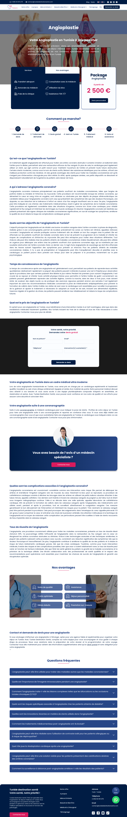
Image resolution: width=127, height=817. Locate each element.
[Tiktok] (116, 2)
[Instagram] (108, 2)
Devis (93, 2)
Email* (66, 339)
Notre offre (25, 7)
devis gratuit (92, 644)
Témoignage (93, 7)
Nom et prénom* (39, 339)
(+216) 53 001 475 (98, 799)
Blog (87, 2)
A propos (35, 7)
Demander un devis (111, 7)
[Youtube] (114, 2)
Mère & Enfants (45, 7)
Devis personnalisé (99, 100)
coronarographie (27, 410)
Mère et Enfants (66, 798)
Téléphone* (37, 348)
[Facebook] (111, 2)
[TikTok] (107, 813)
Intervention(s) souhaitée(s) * (75, 348)
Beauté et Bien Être (67, 803)
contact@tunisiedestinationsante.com (105, 806)
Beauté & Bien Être (60, 7)
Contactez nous (63, 465)
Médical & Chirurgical (78, 7)
